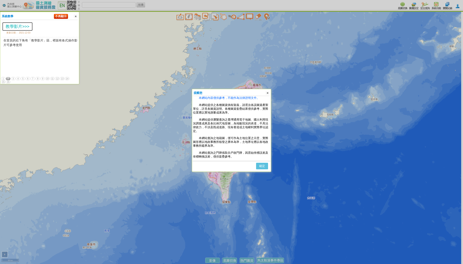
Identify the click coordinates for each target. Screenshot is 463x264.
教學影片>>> (17, 26)
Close (75, 16)
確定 (262, 165)
